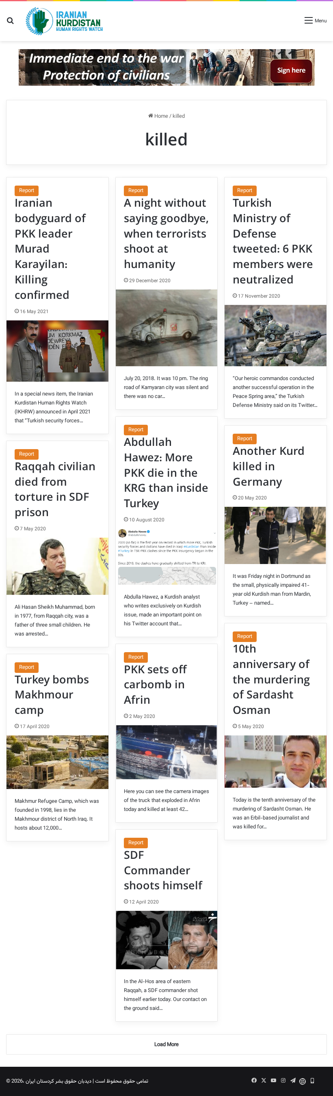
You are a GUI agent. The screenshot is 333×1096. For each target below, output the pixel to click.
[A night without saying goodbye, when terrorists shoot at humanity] (167, 328)
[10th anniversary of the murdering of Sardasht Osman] (276, 761)
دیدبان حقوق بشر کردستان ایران (58, 1081)
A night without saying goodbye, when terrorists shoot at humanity (166, 234)
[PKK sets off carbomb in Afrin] (167, 752)
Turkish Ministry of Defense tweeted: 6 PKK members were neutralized (273, 242)
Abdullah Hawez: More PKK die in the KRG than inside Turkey (166, 473)
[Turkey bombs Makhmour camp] (57, 762)
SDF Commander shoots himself (163, 871)
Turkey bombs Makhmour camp (52, 696)
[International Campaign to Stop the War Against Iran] (167, 67)
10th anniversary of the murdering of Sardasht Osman (271, 680)
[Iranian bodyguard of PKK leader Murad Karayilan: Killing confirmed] (57, 351)
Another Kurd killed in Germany (269, 467)
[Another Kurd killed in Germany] (276, 535)
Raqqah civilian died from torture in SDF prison (55, 489)
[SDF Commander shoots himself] (167, 940)
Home (160, 116)
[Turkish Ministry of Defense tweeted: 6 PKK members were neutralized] (276, 335)
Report (26, 191)
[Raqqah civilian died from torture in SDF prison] (57, 566)
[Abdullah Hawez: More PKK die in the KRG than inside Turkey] (167, 556)
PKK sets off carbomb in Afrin (155, 685)
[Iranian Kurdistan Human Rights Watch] (64, 21)
